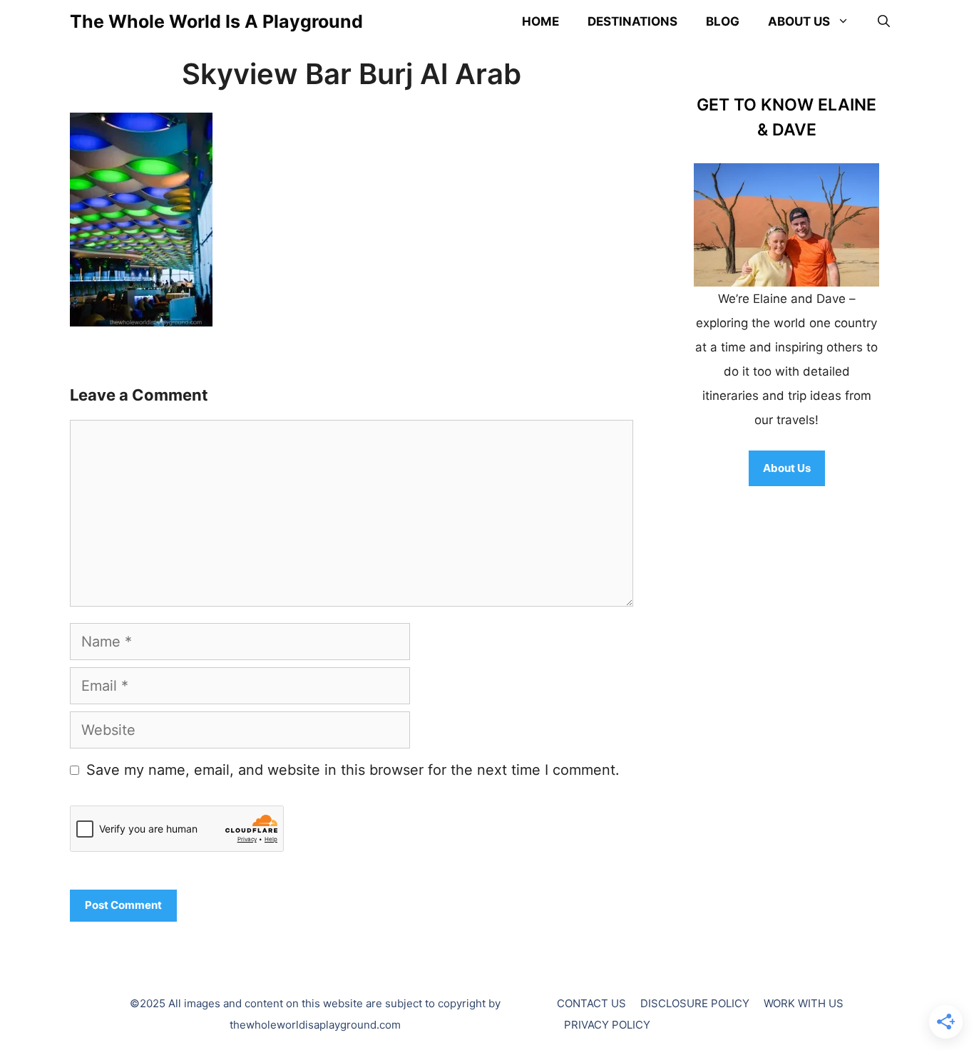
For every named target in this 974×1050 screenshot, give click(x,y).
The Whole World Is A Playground (216, 21)
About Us (787, 468)
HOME (540, 21)
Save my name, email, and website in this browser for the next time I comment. (353, 769)
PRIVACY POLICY (607, 1024)
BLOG (722, 21)
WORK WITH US (804, 1003)
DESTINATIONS (632, 21)
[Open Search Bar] (883, 21)
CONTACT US (591, 1003)
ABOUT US (799, 21)
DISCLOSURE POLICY (694, 1003)
